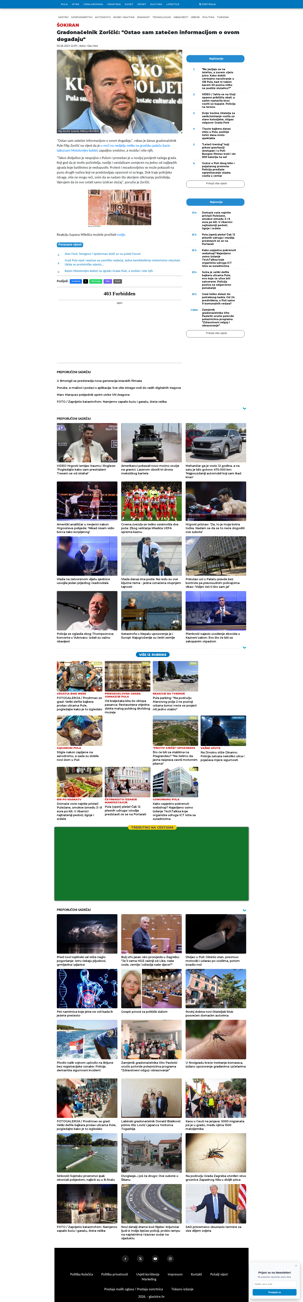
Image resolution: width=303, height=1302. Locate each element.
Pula (64, 4)
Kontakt (197, 1274)
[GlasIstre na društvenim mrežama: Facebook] (129, 1258)
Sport (141, 4)
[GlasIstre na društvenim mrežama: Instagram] (174, 1258)
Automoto (103, 17)
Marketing (149, 1279)
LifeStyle (172, 4)
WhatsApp (95, 281)
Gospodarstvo (81, 17)
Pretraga (209, 4)
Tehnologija (161, 17)
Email (117, 281)
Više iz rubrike (152, 655)
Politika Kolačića (82, 1274)
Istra (75, 4)
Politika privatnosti (114, 1274)
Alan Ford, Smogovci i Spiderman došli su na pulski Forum (103, 254)
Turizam (223, 17)
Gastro (63, 17)
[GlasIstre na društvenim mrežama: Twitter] (144, 1258)
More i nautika (124, 17)
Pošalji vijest (219, 1274)
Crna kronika (93, 4)
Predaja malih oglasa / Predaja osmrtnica (134, 1289)
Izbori (195, 17)
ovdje (121, 235)
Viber (107, 281)
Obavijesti (180, 17)
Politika (208, 17)
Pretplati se (274, 1292)
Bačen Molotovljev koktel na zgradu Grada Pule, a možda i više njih (109, 271)
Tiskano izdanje (182, 1289)
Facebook (76, 281)
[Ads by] (98, 228)
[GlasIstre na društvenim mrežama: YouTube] (159, 1258)
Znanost (143, 17)
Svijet (129, 4)
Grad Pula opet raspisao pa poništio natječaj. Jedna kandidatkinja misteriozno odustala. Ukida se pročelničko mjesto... (123, 262)
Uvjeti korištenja (148, 1274)
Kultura (156, 4)
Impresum (175, 1274)
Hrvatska (114, 4)
